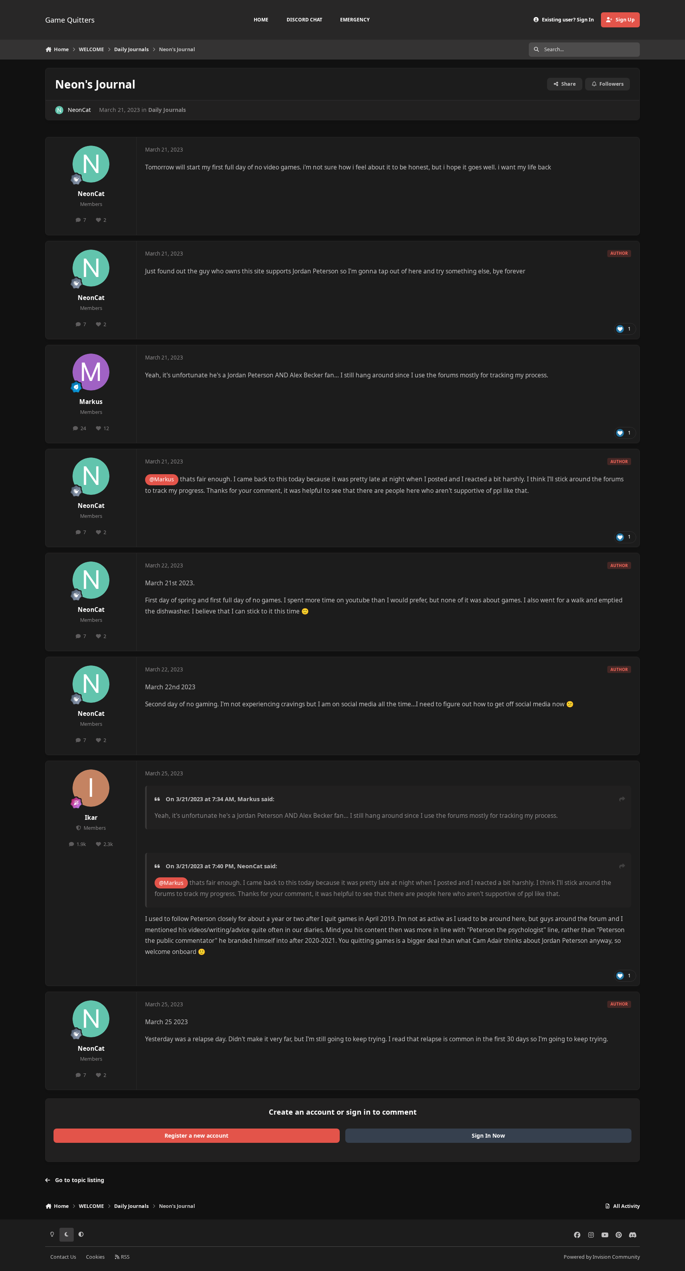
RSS (125, 1257)
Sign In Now (488, 1135)
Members (93, 828)
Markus (91, 402)
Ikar (91, 817)
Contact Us (63, 1257)
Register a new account (196, 1135)
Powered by (602, 1257)
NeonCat (79, 109)
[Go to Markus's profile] (91, 372)
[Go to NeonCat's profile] (59, 110)
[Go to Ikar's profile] (91, 788)
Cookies (95, 1257)
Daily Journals (167, 109)
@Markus (161, 479)
